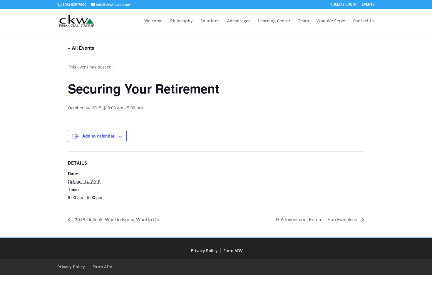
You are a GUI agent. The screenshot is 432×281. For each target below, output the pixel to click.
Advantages (238, 21)
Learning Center (274, 21)
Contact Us (364, 21)
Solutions (210, 21)
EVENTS (368, 5)
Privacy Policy (204, 250)
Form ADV (233, 250)
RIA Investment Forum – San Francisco (317, 219)
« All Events (81, 47)
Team (303, 21)
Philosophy (181, 21)
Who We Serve (331, 21)
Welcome (153, 21)
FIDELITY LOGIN (342, 5)
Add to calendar (98, 136)
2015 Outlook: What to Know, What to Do (116, 219)
